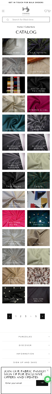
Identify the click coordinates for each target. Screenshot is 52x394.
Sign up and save (25, 362)
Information (25, 354)
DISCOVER (25, 345)
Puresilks (25, 337)
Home (20, 27)
